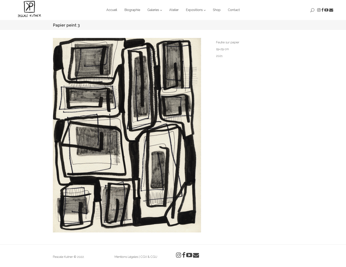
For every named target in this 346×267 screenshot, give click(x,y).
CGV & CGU (148, 257)
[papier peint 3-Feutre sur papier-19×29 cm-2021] (131, 135)
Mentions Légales (126, 257)
